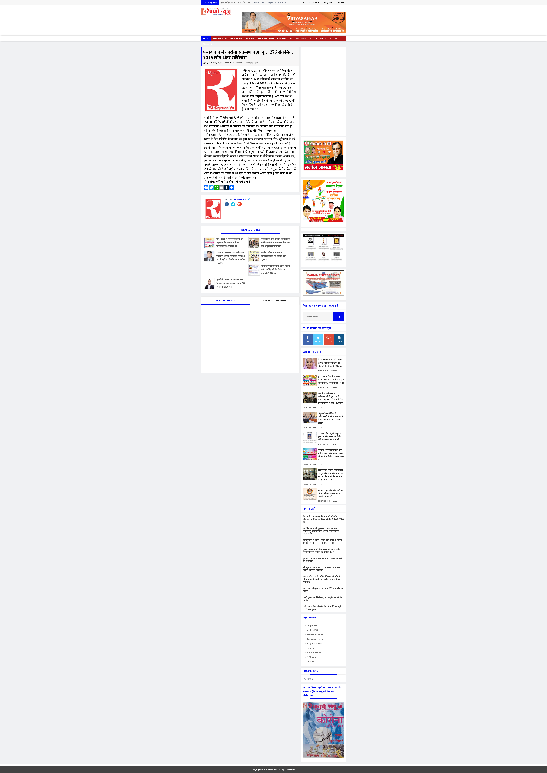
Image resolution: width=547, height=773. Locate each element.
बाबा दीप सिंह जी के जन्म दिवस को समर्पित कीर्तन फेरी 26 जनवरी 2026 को (275, 269)
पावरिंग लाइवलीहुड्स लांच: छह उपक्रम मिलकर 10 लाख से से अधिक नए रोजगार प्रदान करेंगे (321, 531)
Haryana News (236, 38)
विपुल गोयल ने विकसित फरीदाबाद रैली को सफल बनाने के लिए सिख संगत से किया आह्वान (330, 418)
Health (323, 38)
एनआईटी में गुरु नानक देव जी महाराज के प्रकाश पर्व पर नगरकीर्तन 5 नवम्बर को (229, 242)
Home (207, 38)
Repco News (241, 199)
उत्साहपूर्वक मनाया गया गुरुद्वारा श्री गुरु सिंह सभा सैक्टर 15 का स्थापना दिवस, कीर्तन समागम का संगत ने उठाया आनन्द (234, 3)
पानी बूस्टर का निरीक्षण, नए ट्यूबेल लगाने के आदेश (322, 599)
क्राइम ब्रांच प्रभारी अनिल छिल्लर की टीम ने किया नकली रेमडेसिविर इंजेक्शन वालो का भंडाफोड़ (322, 579)
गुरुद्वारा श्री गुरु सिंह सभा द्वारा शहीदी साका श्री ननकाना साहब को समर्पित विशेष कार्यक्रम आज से (331, 454)
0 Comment (237, 63)
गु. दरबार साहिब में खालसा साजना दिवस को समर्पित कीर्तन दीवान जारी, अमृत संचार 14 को (331, 379)
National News (219, 38)
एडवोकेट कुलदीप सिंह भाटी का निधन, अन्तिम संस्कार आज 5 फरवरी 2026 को (330, 493)
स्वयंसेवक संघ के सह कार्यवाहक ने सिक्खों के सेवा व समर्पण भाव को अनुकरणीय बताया (275, 242)
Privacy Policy (328, 2)
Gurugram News (284, 38)
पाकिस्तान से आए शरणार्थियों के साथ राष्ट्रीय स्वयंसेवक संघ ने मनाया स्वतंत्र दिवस (322, 541)
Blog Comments (226, 300)
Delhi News (300, 38)
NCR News (250, 38)
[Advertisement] (323, 91)
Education (208, 44)
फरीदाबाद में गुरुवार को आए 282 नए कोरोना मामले (323, 590)
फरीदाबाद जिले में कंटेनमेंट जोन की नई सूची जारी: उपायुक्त (322, 608)
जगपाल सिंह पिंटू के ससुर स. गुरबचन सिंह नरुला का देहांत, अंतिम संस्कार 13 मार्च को (330, 436)
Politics (312, 38)
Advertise (340, 2)
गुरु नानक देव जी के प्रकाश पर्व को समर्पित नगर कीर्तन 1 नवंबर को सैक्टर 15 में (322, 550)
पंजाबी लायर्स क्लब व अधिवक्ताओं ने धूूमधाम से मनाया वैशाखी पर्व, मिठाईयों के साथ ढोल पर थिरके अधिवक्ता (330, 398)
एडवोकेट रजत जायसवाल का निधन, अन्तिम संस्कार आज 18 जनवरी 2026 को (230, 283)
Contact (316, 2)
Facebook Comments (275, 300)
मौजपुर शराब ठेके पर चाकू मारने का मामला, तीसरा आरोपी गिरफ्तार (322, 569)
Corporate (334, 38)
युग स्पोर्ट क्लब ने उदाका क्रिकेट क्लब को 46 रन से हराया (322, 559)
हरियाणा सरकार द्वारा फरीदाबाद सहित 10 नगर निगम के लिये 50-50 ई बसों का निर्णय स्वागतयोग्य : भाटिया (231, 258)
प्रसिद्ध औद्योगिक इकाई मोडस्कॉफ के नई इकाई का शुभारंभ (273, 256)
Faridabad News (266, 38)
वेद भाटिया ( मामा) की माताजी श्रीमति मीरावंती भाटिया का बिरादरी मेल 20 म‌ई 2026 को (330, 362)
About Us (306, 2)
